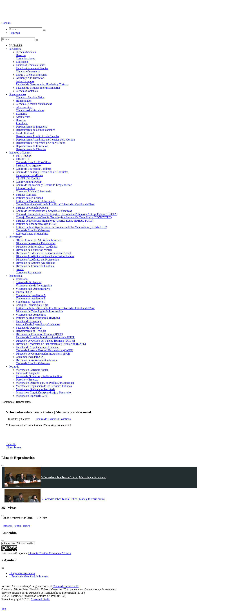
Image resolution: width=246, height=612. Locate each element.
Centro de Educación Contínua (33, 168)
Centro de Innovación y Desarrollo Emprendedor (43, 184)
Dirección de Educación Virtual (34, 249)
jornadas (7, 525)
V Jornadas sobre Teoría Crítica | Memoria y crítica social (73, 477)
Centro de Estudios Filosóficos (33, 162)
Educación (22, 61)
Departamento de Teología (31, 330)
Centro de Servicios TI (66, 586)
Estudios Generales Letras (30, 64)
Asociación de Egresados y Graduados (38, 324)
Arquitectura (23, 116)
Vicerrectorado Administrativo (33, 288)
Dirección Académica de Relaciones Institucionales (45, 256)
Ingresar (14, 32)
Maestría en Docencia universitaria (35, 389)
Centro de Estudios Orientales (33, 230)
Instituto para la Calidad (29, 197)
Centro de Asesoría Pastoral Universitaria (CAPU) (44, 350)
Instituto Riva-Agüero (28, 165)
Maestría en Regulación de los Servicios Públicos (44, 386)
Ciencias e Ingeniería (28, 71)
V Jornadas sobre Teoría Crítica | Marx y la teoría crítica (73, 498)
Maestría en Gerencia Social (32, 369)
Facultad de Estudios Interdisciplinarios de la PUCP (45, 337)
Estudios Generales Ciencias (32, 68)
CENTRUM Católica (28, 178)
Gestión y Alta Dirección (30, 77)
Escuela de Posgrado (27, 373)
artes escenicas (24, 107)
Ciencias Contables (27, 90)
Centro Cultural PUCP (29, 181)
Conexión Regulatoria (28, 272)
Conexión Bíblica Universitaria (33, 191)
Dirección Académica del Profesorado (37, 259)
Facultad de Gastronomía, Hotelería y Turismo (42, 84)
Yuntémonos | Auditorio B (31, 298)
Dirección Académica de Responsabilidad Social (43, 253)
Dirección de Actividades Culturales (36, 360)
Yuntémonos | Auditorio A (31, 295)
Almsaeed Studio (40, 599)
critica (26, 525)
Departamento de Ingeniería (31, 126)
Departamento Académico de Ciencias (37, 136)
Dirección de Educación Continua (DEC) (39, 334)
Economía (21, 113)
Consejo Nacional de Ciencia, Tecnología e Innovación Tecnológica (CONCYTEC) (64, 217)
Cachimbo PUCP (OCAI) (30, 356)
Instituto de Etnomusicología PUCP (36, 223)
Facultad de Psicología (28, 321)
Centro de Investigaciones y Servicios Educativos (44, 210)
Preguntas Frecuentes (22, 573)
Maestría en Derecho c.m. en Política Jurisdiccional (45, 382)
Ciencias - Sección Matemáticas (34, 103)
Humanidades (24, 100)
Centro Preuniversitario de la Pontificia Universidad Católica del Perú (55, 204)
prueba (20, 269)
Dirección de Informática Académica (36, 246)
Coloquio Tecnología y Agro (32, 304)
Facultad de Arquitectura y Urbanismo (37, 347)
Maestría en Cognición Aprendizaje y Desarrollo (43, 392)
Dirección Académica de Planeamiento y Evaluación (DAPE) (51, 343)
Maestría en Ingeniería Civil (31, 395)
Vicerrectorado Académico (31, 314)
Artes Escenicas (25, 81)
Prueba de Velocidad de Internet (28, 576)
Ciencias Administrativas (30, 110)
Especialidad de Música (29, 175)
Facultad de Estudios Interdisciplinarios (38, 87)
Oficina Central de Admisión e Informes (38, 240)
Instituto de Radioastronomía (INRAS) (38, 317)
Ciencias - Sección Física (30, 97)
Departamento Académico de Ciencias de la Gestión (45, 139)
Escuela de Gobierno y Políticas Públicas (39, 376)
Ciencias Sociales (26, 52)
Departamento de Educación (32, 146)
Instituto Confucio (26, 194)
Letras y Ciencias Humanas (31, 74)
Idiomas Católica (25, 188)
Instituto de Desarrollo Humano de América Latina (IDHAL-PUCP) (54, 220)
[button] (6, 22)
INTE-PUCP (23, 155)
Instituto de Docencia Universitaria (35, 201)
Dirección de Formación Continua (35, 266)
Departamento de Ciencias (31, 149)
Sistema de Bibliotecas (28, 282)
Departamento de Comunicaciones (35, 129)
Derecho (21, 55)
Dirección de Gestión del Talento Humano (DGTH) (45, 340)
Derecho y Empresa (27, 379)
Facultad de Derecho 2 (29, 327)
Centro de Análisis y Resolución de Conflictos (42, 171)
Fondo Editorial (25, 133)
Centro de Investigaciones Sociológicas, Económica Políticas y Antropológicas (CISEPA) (66, 214)
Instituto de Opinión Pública (32, 207)
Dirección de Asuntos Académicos (35, 262)
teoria (18, 525)
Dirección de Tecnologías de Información (39, 311)
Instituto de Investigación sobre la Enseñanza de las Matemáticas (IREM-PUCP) (61, 227)
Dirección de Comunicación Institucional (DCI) (43, 353)
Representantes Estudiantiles (32, 233)
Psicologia (22, 123)
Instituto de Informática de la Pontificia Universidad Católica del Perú (55, 308)
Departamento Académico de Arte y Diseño (40, 142)
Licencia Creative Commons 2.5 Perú (49, 553)
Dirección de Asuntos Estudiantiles (35, 243)
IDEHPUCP (23, 159)
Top (3, 608)
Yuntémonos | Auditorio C (31, 301)
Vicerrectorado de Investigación (34, 285)
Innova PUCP (24, 291)
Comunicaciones (25, 58)
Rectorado (22, 279)
